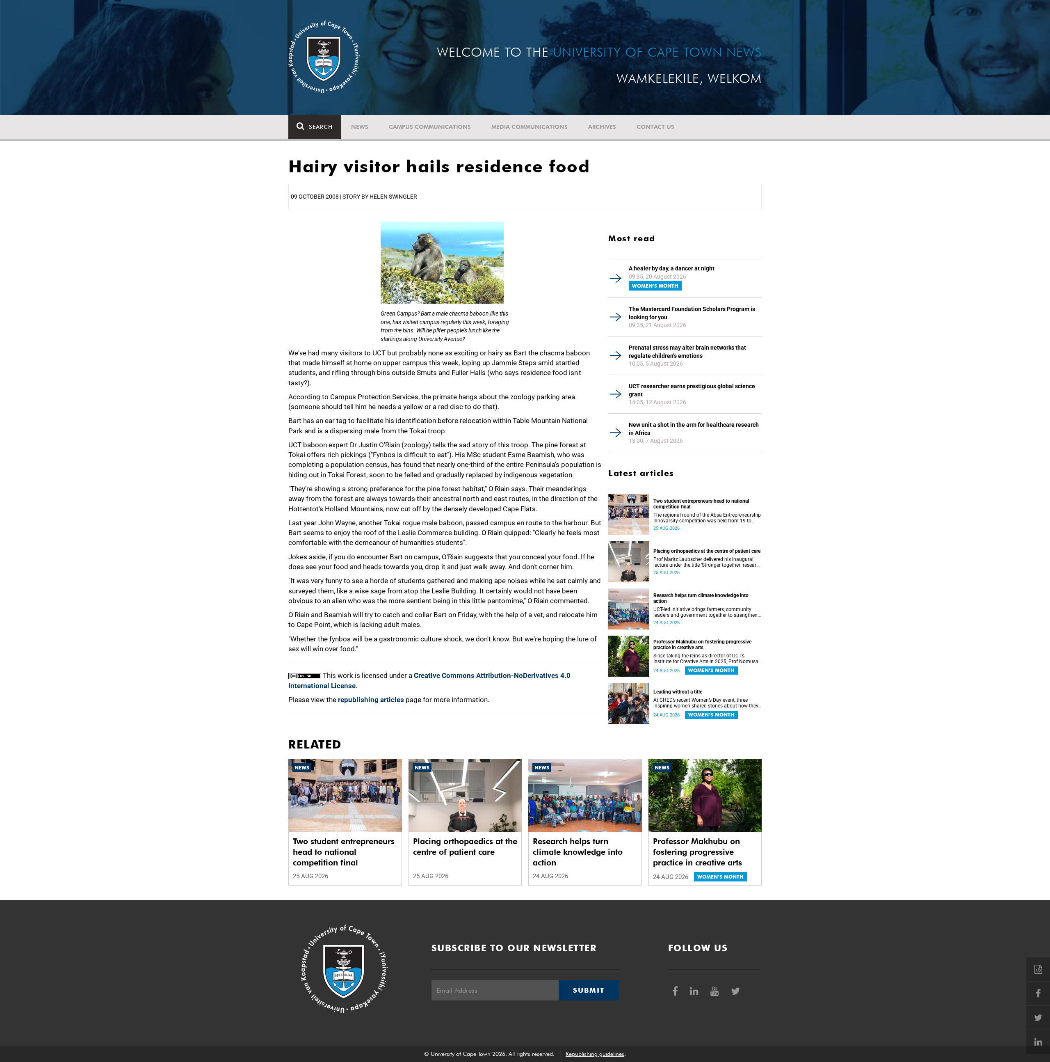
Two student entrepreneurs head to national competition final (701, 504)
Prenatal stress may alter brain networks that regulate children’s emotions (687, 351)
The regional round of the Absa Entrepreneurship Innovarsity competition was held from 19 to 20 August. (707, 518)
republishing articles (371, 700)
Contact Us (655, 127)
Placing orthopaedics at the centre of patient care (706, 551)
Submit (588, 990)
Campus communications (430, 127)
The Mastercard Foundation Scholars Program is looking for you (692, 313)
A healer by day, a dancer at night (671, 268)
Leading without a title (677, 692)
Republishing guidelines (595, 1054)
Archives (602, 127)
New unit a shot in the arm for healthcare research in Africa (694, 428)
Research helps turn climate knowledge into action (701, 598)
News (359, 127)
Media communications (529, 127)
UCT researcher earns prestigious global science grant (692, 390)
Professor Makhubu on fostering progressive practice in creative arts (702, 644)
